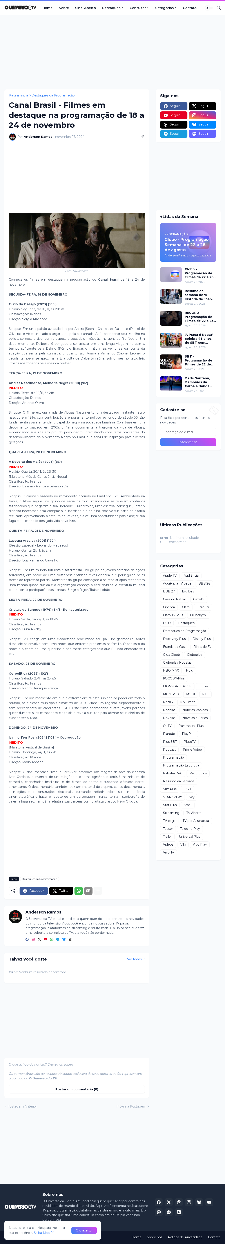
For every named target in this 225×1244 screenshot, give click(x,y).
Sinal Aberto (85, 8)
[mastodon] (159, 1212)
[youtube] (45, 939)
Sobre (64, 8)
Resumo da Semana (178, 781)
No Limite (188, 702)
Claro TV (203, 607)
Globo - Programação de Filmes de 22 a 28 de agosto (199, 273)
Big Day (188, 591)
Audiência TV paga (177, 583)
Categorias (164, 8)
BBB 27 (169, 591)
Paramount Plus (191, 726)
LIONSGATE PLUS (177, 686)
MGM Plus (171, 694)
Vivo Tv (168, 852)
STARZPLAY (172, 797)
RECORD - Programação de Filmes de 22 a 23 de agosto (199, 317)
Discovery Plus (174, 639)
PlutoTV (190, 742)
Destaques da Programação (53, 95)
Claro (186, 607)
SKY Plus (169, 789)
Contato (189, 8)
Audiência (191, 576)
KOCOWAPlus (174, 678)
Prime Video (192, 750)
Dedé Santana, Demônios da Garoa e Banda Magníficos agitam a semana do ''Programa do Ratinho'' (200, 382)
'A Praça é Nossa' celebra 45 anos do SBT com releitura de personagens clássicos (199, 339)
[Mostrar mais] (98, 891)
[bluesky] (63, 939)
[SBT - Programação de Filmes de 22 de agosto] (171, 361)
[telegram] (57, 939)
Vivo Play (200, 844)
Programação (173, 757)
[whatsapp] (51, 939)
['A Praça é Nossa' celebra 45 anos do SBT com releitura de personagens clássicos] (171, 340)
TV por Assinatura (196, 821)
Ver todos (134, 959)
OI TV (167, 726)
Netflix (168, 702)
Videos (168, 844)
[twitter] (39, 939)
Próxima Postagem (131, 1106)
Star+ (188, 805)
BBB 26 (204, 583)
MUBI (190, 694)
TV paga (169, 821)
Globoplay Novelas (177, 663)
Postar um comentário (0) (76, 1089)
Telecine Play (190, 829)
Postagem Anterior (22, 1106)
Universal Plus (189, 837)
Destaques (111, 8)
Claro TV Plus (173, 615)
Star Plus (170, 805)
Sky (191, 797)
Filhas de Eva (203, 647)
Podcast (169, 750)
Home (47, 8)
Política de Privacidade (185, 1237)
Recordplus (198, 773)
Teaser (168, 829)
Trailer (167, 837)
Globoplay (194, 655)
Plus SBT (170, 742)
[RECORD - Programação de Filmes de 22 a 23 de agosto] (171, 318)
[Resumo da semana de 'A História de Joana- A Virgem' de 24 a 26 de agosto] (171, 296)
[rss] (179, 1212)
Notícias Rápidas (195, 710)
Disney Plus (202, 639)
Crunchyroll (198, 615)
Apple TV (170, 576)
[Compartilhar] (141, 137)
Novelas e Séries (195, 718)
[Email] (88, 891)
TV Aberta (193, 813)
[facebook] (27, 939)
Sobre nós (154, 1237)
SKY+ (187, 789)
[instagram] (33, 939)
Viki (183, 844)
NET (205, 694)
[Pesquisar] (217, 8)
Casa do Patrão (174, 599)
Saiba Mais (42, 1233)
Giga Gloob (171, 655)
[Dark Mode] (209, 8)
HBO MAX (171, 670)
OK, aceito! (84, 1230)
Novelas (169, 718)
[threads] (70, 939)
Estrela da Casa (174, 647)
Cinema (169, 607)
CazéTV (199, 599)
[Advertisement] (112, 52)
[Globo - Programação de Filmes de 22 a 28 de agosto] (171, 274)
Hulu (189, 670)
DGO (167, 623)
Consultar (138, 8)
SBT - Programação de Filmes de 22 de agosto (198, 360)
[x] (169, 1202)
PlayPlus (188, 734)
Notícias (169, 710)
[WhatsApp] (78, 891)
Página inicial (19, 95)
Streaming (171, 813)
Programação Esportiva (181, 765)
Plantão (169, 734)
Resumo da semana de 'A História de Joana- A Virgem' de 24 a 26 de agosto (200, 295)
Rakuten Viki (172, 773)
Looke (203, 686)
